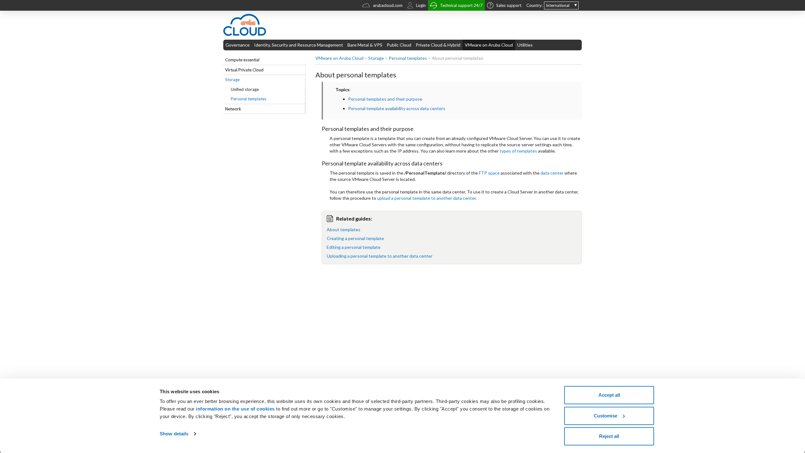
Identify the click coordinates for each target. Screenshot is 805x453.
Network (233, 108)
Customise (605, 415)
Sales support (508, 5)
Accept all (609, 395)
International (557, 5)
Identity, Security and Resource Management (298, 45)
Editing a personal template (353, 247)
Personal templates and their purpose (385, 99)
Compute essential (242, 59)
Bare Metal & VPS (364, 45)
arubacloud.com (387, 5)
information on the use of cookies (235, 408)
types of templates (518, 151)
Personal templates (248, 98)
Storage (232, 79)
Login (421, 5)
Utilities (525, 45)
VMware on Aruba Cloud (489, 45)
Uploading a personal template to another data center (379, 256)
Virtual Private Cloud (244, 69)
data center (552, 173)
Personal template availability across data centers (396, 108)
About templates (343, 229)
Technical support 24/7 (461, 5)
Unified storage (245, 89)
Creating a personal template (355, 238)
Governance (237, 45)
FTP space (489, 173)
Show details (174, 433)
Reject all (609, 436)
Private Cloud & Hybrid (438, 45)
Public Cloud (399, 45)
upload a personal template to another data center (426, 198)
